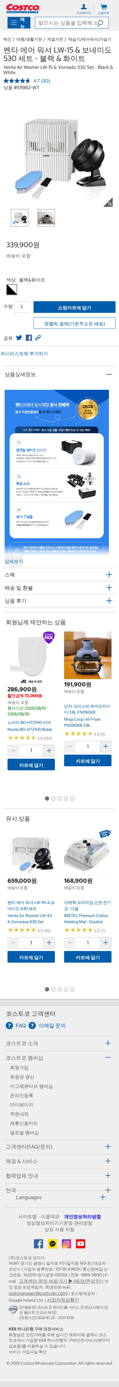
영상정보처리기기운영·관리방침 (59, 1223)
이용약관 (50, 1216)
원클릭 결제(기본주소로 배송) (74, 323)
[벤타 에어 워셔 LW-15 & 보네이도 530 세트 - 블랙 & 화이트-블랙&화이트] (11, 289)
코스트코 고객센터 (31, 1014)
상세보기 (14, 561)
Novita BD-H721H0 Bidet (30, 729)
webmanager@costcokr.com (37, 1293)
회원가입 (19, 1067)
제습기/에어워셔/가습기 (89, 39)
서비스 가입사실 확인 (28, 1351)
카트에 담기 (31, 765)
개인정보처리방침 (82, 1216)
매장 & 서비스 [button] (22, 1161)
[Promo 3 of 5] (59, 799)
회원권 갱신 (22, 1077)
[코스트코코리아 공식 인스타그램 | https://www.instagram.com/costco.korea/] (67, 1245)
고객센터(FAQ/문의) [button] (29, 1146)
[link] (19, 338)
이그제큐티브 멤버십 (31, 1086)
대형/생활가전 (29, 39)
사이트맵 (27, 1216)
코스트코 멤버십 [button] (24, 1057)
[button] (102, 22)
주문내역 (19, 1114)
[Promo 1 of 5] (46, 799)
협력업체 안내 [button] (22, 1175)
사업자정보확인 (63, 1300)
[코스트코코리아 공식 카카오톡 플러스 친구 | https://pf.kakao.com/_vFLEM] (53, 1245)
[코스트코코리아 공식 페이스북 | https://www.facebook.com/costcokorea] (39, 1245)
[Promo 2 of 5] (53, 799)
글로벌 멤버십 (24, 1132)
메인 (7, 39)
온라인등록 (21, 1095)
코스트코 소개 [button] (22, 1043)
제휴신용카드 (24, 1123)
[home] (23, 8)
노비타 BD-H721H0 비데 (29, 722)
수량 (8, 306)
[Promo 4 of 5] (66, 799)
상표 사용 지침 (59, 1229)
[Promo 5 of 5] (72, 799)
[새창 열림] (14, 1311)
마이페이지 (21, 1105)
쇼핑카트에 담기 (74, 308)
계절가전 (55, 39)
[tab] (59, 1042)
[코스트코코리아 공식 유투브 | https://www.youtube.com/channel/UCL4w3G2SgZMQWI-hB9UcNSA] (80, 1245)
